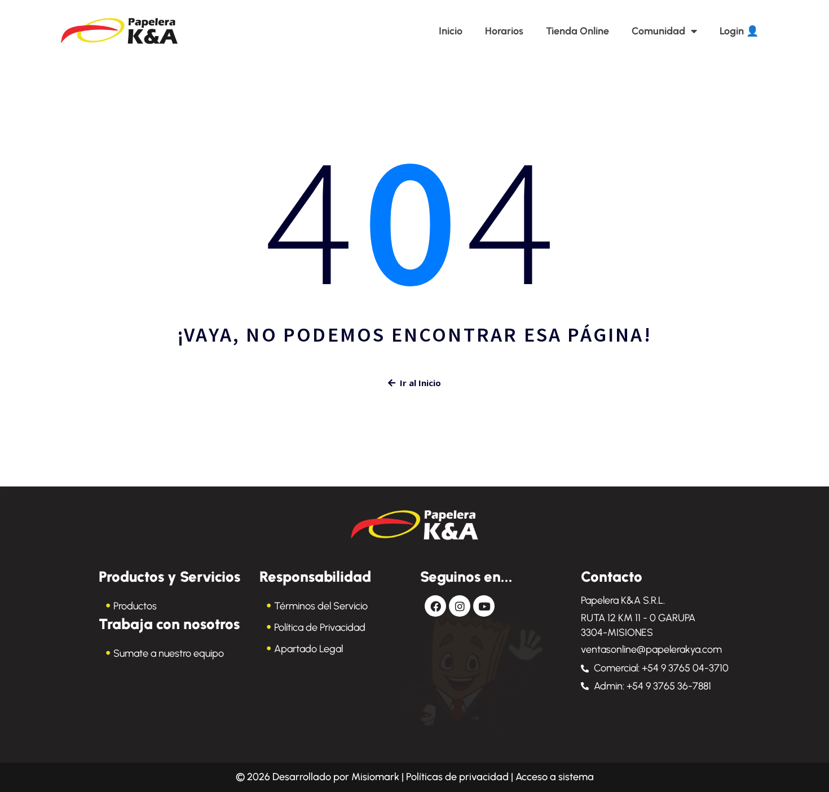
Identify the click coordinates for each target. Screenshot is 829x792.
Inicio (450, 31)
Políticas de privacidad (457, 777)
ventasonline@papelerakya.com (651, 649)
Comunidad (658, 31)
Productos (135, 606)
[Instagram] (459, 606)
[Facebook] (435, 606)
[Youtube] (484, 606)
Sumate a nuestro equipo (168, 653)
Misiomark (376, 777)
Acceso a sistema (554, 777)
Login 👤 (739, 31)
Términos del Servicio (321, 606)
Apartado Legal (308, 649)
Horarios (504, 31)
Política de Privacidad (319, 627)
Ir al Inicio (420, 382)
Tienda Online (577, 31)
